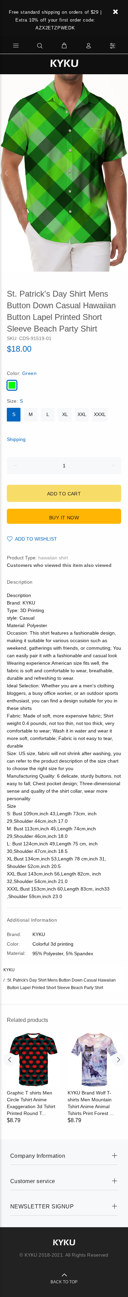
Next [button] (121, 173)
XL (65, 414)
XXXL (100, 414)
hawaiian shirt (53, 557)
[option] (64, 173)
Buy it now (64, 517)
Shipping (16, 439)
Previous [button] (6, 173)
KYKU (9, 970)
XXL (81, 414)
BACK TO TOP (64, 1282)
